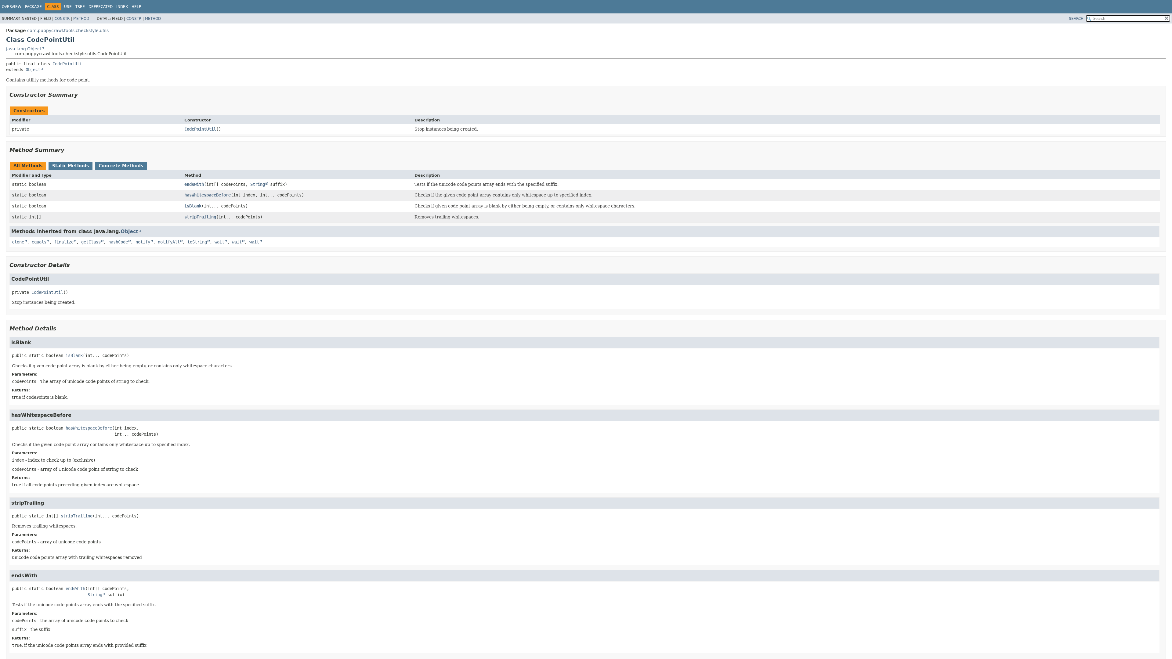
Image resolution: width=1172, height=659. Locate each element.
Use (68, 7)
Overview (11, 7)
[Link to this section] (82, 95)
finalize (64, 241)
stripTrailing (200, 216)
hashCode (118, 241)
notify (143, 241)
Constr (62, 18)
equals (39, 241)
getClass (91, 241)
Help (136, 7)
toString (197, 241)
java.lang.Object (23, 48)
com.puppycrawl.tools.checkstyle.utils (68, 30)
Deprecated (101, 7)
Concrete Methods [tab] (121, 165)
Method (81, 18)
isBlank (192, 205)
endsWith (194, 184)
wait (219, 241)
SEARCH (1076, 18)
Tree (80, 7)
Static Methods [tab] (70, 165)
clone (18, 241)
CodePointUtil (68, 63)
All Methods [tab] (27, 165)
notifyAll (169, 241)
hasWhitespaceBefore (207, 195)
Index (122, 7)
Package (33, 7)
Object (33, 69)
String (257, 184)
